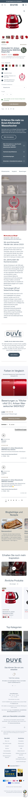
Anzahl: (3, 91)
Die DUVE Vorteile (7, 743)
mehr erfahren (14, 354)
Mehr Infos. (22, 57)
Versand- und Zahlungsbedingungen (21, 758)
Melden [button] (4, 455)
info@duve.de (14, 703)
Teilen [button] (8, 455)
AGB (21, 748)
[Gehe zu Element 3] (13, 37)
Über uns (7, 741)
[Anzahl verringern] (3, 94)
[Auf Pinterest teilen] (11, 109)
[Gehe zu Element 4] (17, 37)
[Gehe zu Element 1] (3, 37)
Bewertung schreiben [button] (14, 418)
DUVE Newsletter (7, 753)
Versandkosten (9, 56)
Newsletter (21, 741)
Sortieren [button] (4, 424)
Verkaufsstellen (7, 751)
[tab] (21, 430)
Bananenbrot (6, 531)
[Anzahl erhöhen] (11, 94)
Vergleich (14, 9)
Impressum (21, 746)
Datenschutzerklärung (15, 723)
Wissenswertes (5, 9)
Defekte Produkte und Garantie (21, 754)
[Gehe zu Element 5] (22, 37)
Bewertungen (22, 9)
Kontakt (7, 746)
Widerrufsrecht (21, 751)
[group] (14, 412)
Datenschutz (21, 743)
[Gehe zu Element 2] (8, 37)
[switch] (25, 796)
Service (7, 748)
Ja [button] (1, 455)
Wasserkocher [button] (6, 87)
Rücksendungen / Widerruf (7, 756)
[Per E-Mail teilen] (13, 109)
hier (10, 710)
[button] (23, 44)
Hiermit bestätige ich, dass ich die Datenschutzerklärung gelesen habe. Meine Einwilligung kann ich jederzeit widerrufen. (14, 732)
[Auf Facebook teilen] (6, 109)
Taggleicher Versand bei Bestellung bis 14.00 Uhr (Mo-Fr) (14, 1)
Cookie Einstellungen (21, 761)
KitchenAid (4, 44)
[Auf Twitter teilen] (8, 109)
